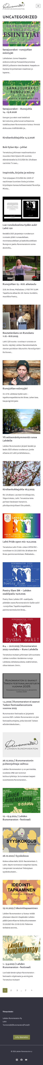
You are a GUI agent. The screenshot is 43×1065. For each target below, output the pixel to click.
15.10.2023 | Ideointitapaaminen (20, 908)
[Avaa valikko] (38, 6)
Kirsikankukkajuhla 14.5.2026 (19, 137)
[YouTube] (26, 1060)
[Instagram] (17, 1060)
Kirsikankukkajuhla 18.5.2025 (19, 489)
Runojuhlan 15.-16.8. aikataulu (19, 284)
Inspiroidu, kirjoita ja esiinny (19, 172)
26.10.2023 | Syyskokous (16, 856)
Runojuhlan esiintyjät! (15, 388)
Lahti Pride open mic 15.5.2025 (19, 541)
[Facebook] (21, 1060)
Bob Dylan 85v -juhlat (15, 147)
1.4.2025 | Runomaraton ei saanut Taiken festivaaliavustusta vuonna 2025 (21, 705)
